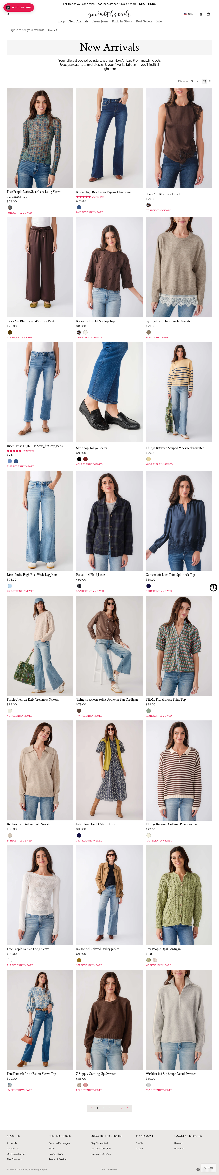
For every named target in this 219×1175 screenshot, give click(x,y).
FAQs (52, 1148)
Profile (139, 1143)
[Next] (128, 1108)
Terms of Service (57, 1159)
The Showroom (15, 1159)
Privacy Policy (56, 1153)
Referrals (179, 1148)
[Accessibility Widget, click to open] (213, 587)
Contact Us (13, 1148)
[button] (195, 81)
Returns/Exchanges (59, 1143)
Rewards (178, 1143)
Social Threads (21, 1169)
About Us (12, 1143)
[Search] (8, 14)
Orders (139, 1148)
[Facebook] (198, 1169)
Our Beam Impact (16, 1153)
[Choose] (68, 183)
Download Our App (101, 1153)
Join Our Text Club (101, 1148)
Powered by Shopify (38, 1169)
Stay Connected (99, 1143)
